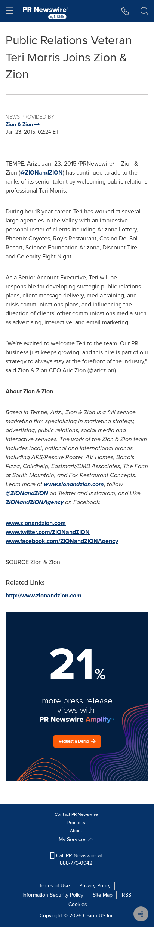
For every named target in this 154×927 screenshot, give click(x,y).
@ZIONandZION (41, 172)
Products (76, 822)
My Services (73, 839)
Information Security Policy (52, 895)
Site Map (103, 895)
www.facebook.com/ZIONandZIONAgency (62, 541)
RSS (126, 895)
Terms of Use (54, 886)
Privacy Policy (95, 886)
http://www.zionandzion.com (43, 595)
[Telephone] (125, 11)
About (76, 830)
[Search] (144, 11)
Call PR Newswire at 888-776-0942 (78, 859)
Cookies (77, 904)
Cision (90, 916)
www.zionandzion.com (36, 523)
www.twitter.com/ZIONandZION (48, 532)
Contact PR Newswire (76, 814)
